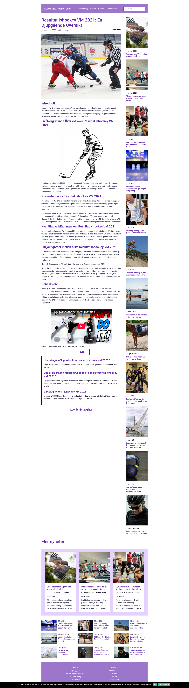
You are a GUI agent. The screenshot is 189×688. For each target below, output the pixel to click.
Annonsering (83, 9)
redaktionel (116, 29)
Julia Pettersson (64, 30)
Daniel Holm (101, 593)
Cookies (101, 9)
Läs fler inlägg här (81, 409)
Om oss (93, 9)
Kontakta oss (112, 9)
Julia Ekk (65, 593)
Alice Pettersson (134, 593)
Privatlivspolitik (164, 684)
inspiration (51, 596)
